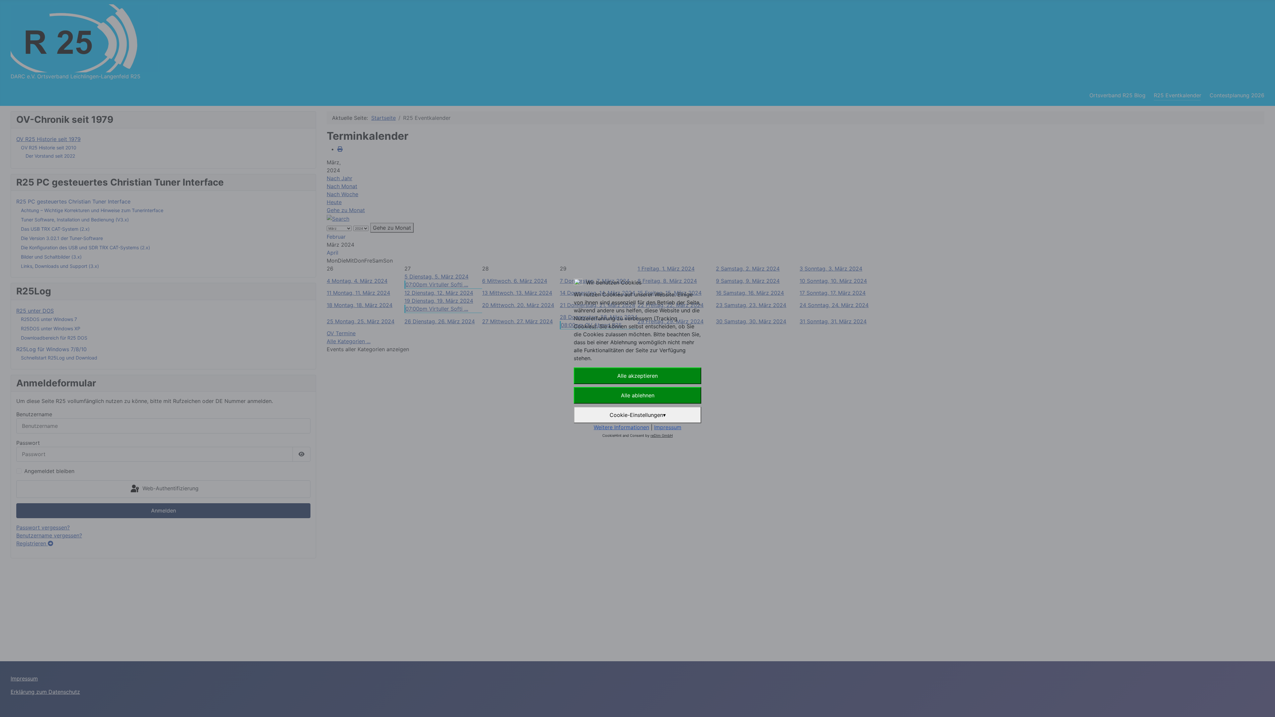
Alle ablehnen (637, 395)
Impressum (667, 427)
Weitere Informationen (621, 427)
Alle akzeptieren (637, 375)
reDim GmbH (661, 435)
